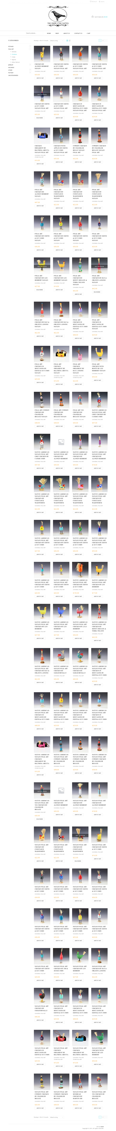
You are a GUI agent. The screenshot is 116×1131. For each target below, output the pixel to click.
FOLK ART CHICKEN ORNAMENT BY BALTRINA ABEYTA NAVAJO (61, 368)
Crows (13, 57)
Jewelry (10, 65)
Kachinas (11, 67)
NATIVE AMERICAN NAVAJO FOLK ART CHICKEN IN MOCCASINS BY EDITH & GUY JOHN (99, 670)
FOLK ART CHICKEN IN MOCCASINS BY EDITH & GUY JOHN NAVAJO (80, 324)
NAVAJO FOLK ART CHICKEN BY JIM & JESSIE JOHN (61, 968)
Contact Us (78, 33)
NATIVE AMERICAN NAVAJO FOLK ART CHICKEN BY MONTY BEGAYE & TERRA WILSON (99, 626)
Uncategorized (13, 75)
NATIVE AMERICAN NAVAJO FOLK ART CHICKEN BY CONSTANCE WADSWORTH (42, 498)
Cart (88, 33)
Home (49, 33)
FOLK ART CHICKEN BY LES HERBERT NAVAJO (41, 278)
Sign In (102, 1)
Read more (40, 118)
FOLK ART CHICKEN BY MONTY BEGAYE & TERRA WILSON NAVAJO (80, 280)
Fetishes (11, 46)
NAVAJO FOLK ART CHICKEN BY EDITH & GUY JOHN (99, 847)
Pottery (10, 73)
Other (10, 70)
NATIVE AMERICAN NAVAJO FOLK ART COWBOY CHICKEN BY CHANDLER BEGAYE (61, 759)
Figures (14, 59)
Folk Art (11, 49)
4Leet (102, 1126)
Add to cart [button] (40, 78)
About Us (66, 33)
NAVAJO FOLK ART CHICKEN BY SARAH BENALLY (42, 1008)
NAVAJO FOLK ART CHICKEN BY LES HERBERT (80, 968)
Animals (14, 52)
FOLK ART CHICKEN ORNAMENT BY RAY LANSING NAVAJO (78, 368)
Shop (57, 33)
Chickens (14, 54)
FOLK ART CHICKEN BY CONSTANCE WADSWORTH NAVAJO (59, 194)
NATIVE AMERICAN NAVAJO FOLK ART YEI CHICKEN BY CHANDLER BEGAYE (42, 805)
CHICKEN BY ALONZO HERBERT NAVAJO (42, 66)
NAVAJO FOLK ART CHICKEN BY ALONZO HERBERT (61, 803)
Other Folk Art (16, 62)
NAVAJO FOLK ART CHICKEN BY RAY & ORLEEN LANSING (99, 968)
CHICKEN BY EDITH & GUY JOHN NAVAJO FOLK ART (61, 66)
